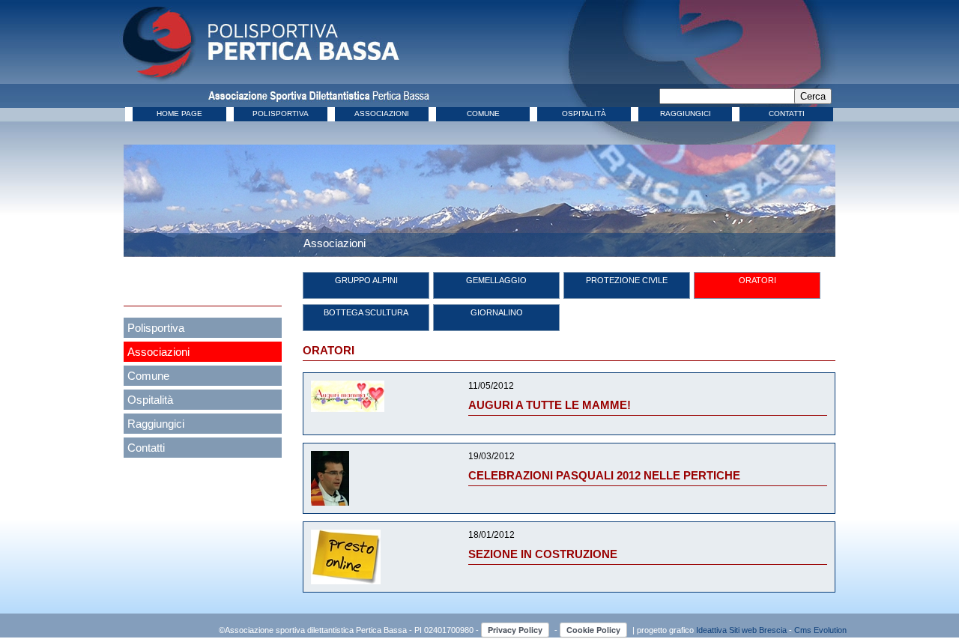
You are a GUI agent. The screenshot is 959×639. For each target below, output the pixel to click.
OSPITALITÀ (584, 113)
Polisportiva (155, 327)
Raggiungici (155, 423)
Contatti (146, 447)
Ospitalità (150, 399)
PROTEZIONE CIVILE (627, 280)
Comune (148, 375)
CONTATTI (787, 113)
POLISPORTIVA (280, 113)
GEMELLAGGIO (496, 280)
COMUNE (483, 113)
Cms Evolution (820, 630)
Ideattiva (712, 630)
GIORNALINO (497, 312)
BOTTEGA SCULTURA (366, 312)
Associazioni (158, 351)
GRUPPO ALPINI (366, 280)
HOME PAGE (179, 113)
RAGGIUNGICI (685, 113)
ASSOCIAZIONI (381, 113)
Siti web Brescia (758, 630)
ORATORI (757, 280)
